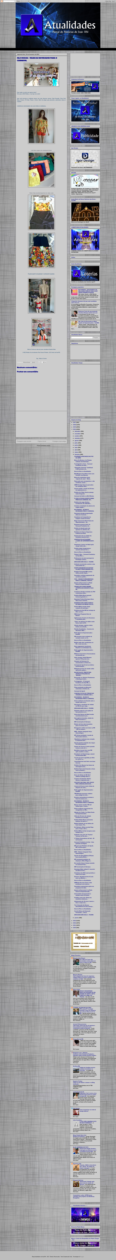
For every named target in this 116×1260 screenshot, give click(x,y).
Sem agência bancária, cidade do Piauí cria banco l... (83, 718)
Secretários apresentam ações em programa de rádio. (84, 887)
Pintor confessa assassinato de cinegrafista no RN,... (83, 809)
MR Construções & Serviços (82, 721)
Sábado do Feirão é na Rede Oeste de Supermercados (84, 813)
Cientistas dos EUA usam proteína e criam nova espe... (84, 873)
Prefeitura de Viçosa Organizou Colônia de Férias (83, 532)
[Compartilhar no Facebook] (44, 362)
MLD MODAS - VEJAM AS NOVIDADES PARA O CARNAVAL (84, 510)
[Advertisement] (41, 424)
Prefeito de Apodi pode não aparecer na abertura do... (82, 529)
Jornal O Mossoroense (79, 1024)
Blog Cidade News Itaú (79, 1135)
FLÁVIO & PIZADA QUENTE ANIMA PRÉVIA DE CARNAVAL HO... (84, 499)
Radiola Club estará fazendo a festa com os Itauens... (84, 769)
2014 (74, 429)
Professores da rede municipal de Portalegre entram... (84, 558)
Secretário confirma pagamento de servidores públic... (84, 576)
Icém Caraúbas (77, 1120)
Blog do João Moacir (79, 958)
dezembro (78, 431)
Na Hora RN (76, 1066)
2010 (74, 927)
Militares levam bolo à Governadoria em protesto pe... (84, 654)
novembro (78, 433)
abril (76, 450)
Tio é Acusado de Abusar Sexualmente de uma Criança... (83, 905)
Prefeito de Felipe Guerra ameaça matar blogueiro (83, 493)
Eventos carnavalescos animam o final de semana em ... (84, 798)
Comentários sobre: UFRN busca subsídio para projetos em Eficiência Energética (83, 1196)
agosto (77, 440)
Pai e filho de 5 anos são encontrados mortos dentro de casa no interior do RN (88, 961)
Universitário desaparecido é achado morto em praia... (82, 894)
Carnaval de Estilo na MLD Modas (84, 496)
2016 (74, 424)
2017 (74, 422)
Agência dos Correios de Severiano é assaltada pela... (84, 618)
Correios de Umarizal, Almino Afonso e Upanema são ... (82, 779)
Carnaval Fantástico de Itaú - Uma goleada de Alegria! (84, 842)
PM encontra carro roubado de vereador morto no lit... (83, 637)
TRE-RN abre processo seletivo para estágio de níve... (83, 794)
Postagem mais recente (24, 441)
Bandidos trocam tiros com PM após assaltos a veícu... (83, 751)
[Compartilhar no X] (42, 362)
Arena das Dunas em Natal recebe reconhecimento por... (84, 715)
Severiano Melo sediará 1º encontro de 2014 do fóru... (84, 869)
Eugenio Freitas (77, 1081)
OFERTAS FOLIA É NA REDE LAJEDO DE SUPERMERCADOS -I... (84, 541)
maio (76, 447)
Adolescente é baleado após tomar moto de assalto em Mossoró (87, 1183)
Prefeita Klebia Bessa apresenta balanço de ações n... (83, 820)
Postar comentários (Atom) (43, 445)
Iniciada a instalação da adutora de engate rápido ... (84, 506)
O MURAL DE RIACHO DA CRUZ (82, 1007)
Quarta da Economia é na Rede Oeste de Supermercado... (83, 583)
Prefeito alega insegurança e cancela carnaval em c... (82, 549)
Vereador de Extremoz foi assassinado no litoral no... (82, 662)
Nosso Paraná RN (78, 1039)
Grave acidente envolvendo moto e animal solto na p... (84, 701)
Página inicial (42, 441)
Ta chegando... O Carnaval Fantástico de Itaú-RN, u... (82, 682)
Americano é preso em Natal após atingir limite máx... (84, 545)
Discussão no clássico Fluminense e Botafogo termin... (84, 678)
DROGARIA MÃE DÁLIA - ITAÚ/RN (83, 561)
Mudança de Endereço (79, 1136)
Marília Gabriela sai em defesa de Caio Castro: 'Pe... (83, 824)
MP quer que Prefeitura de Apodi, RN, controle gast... (83, 846)
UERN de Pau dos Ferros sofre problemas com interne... (83, 883)
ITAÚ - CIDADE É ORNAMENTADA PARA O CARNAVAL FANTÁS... (83, 579)
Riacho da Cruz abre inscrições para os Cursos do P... (83, 724)
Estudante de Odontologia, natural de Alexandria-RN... (84, 754)
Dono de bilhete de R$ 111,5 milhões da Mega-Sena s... (82, 775)
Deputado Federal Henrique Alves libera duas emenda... (84, 599)
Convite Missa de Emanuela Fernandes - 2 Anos (82, 911)
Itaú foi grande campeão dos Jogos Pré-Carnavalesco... (84, 743)
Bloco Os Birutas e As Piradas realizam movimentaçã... (83, 460)
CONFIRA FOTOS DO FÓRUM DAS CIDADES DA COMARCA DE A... (84, 694)
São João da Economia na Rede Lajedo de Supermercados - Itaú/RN (88, 322)
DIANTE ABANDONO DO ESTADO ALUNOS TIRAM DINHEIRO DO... (84, 568)
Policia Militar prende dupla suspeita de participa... (82, 607)
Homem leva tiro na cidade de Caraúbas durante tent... (82, 536)
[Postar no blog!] (41, 362)
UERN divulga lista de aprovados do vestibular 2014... (83, 485)
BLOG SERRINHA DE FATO (80, 1147)
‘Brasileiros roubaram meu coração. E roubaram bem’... (84, 739)
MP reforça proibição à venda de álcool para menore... (83, 736)
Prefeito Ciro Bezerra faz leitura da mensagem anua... (84, 765)
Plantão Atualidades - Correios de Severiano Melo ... (84, 629)
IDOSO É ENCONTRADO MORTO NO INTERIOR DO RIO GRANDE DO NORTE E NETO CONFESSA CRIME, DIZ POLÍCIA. (88, 994)
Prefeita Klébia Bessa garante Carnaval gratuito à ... (82, 596)
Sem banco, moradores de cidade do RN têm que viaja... (84, 705)
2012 (74, 923)
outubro (77, 436)
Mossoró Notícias (78, 1180)
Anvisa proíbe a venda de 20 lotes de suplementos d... (84, 489)
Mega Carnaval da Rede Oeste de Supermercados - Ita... (83, 521)
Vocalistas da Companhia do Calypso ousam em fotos (82, 517)
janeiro (77, 917)
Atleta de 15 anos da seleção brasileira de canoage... (82, 816)
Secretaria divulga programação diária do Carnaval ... (83, 514)
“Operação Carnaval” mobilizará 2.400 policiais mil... (83, 468)
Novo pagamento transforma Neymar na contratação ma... (83, 647)
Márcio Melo (76, 989)
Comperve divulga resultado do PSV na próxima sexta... (84, 592)
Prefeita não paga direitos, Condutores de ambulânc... (82, 502)
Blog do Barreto (77, 974)
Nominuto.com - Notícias (80, 1052)
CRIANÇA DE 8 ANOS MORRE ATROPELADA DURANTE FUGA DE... (83, 588)
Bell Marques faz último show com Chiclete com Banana (84, 474)
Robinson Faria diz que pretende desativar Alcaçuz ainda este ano (87, 312)
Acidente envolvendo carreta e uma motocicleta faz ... (84, 564)
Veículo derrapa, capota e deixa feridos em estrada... (83, 626)
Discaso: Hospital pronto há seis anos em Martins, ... (83, 877)
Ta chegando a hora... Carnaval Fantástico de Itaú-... (83, 464)
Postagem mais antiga (59, 441)
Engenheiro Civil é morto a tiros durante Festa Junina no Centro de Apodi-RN (88, 1095)
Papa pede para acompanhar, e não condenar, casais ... (84, 481)
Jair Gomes (76, 1108)
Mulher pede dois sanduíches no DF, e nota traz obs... (83, 643)
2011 (74, 925)
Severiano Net (77, 1163)
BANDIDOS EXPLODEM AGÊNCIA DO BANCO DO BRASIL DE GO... (84, 603)
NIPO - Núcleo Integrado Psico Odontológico (83, 732)
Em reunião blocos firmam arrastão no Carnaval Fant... (84, 863)
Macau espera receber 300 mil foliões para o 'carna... (82, 805)
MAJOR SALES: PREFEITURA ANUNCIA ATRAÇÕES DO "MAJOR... (82, 674)
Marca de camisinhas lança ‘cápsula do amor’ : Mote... (82, 478)
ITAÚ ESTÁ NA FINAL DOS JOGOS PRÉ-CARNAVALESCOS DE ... (84, 783)
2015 (74, 427)
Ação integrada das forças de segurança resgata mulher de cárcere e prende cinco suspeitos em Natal (84, 977)
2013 (74, 920)
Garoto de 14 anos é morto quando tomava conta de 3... (84, 747)
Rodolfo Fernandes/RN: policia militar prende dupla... (83, 572)
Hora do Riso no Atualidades (82, 471)
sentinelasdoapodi (78, 1091)
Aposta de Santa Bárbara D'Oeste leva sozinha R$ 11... (84, 856)
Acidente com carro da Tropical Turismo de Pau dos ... (83, 835)
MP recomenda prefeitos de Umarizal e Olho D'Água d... (82, 860)
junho (76, 445)
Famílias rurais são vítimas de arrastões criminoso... (83, 898)
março (77, 452)
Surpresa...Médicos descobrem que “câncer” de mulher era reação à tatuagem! (88, 1166)
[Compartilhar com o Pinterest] (45, 362)
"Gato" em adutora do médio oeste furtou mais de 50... (84, 622)
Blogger (82, 1256)
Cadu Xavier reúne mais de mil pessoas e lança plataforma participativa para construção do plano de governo (84, 1027)
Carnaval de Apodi (79, 691)
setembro (77, 438)
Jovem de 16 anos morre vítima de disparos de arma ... (84, 786)
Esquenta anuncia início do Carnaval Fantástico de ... (82, 525)
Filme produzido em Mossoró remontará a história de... (82, 688)
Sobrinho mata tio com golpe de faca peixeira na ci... (83, 711)
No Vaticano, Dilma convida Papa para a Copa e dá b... (83, 828)
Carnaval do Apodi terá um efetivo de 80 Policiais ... (84, 665)
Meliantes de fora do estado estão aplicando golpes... (84, 669)
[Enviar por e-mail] (39, 362)
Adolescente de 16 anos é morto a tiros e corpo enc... (84, 902)
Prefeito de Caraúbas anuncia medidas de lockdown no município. (87, 1069)
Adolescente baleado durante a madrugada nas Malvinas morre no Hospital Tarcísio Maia (88, 1150)
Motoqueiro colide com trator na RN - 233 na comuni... (84, 728)
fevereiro (77, 454)
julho (76, 443)
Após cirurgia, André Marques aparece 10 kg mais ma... (83, 658)
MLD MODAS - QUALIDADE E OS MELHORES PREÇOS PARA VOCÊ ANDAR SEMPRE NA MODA (87, 291)
